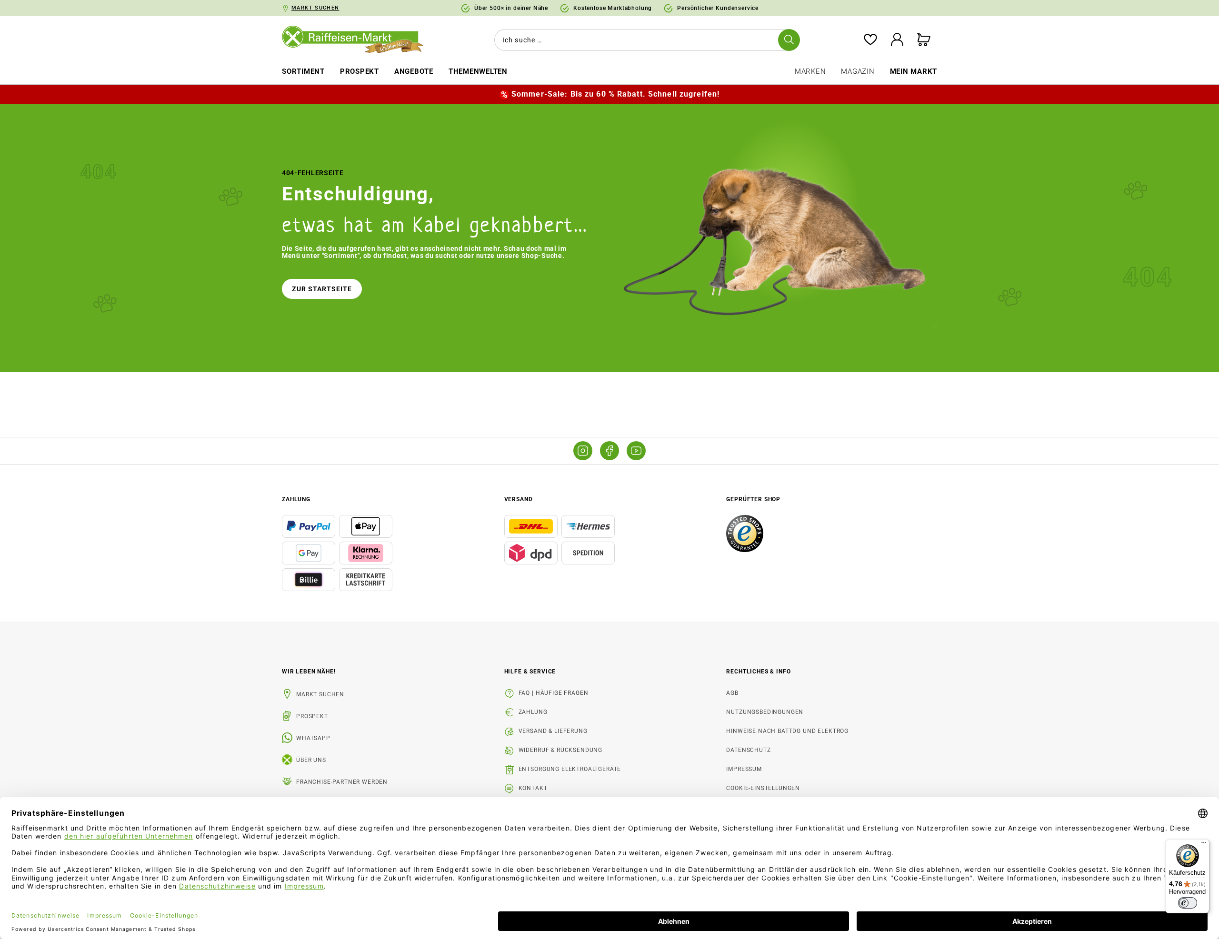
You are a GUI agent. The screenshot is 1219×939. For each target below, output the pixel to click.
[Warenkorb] (923, 40)
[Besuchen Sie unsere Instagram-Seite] (582, 450)
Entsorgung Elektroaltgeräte (570, 769)
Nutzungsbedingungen (764, 712)
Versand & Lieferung (553, 731)
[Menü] (1203, 844)
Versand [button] (518, 499)
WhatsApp (313, 738)
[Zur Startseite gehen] (359, 40)
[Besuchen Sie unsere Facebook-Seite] (609, 450)
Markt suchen (320, 694)
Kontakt (533, 788)
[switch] (1187, 903)
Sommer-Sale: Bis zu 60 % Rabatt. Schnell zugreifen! (615, 94)
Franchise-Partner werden (342, 782)
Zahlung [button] (296, 499)
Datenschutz (748, 750)
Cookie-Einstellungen (763, 788)
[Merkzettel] (870, 40)
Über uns (311, 760)
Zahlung (533, 712)
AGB (732, 693)
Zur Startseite (322, 289)
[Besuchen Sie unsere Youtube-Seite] (636, 450)
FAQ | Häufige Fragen (554, 693)
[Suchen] (789, 40)
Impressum (744, 769)
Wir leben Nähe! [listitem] (309, 671)
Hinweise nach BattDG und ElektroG (787, 731)
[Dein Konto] (897, 40)
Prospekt (312, 716)
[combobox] (645, 40)
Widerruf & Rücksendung (560, 750)
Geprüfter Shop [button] (753, 499)
